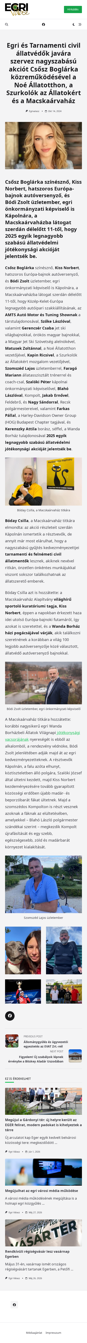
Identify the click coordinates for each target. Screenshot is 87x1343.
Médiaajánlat (34, 1333)
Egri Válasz (14, 1151)
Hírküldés (73, 9)
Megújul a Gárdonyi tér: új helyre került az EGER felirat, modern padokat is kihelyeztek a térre (43, 1125)
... (56, 1142)
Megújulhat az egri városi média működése (41, 1190)
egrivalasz (34, 111)
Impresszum (53, 1333)
